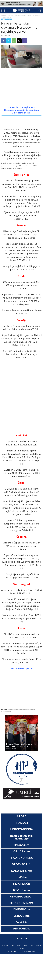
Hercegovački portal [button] (22, 668)
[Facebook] (3, 40)
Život (9, 19)
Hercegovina (6, 711)
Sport (25, 945)
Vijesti (12, 945)
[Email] (19, 40)
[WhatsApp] (14, 40)
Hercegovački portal (28, 709)
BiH (9, 709)
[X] (8, 40)
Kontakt (21, 948)
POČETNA (5, 945)
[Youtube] (26, 939)
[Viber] (24, 40)
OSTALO (38, 945)
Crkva (31, 945)
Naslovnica (4, 15)
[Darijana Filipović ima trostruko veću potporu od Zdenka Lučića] (21, 734)
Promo (11, 15)
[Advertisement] (21, 86)
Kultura (19, 945)
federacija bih (16, 709)
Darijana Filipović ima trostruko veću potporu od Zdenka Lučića (21, 745)
